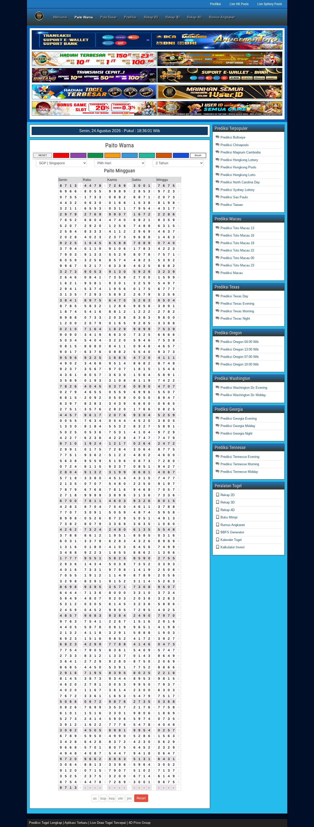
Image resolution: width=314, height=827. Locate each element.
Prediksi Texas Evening (237, 303)
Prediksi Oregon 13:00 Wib (240, 349)
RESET (43, 155)
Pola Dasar (108, 17)
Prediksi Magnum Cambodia (241, 152)
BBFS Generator (232, 532)
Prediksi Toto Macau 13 (237, 228)
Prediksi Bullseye (233, 137)
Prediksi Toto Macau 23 (237, 265)
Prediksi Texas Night (235, 318)
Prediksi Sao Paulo (234, 197)
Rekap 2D (151, 17)
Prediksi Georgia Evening (239, 418)
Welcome (60, 17)
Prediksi (215, 4)
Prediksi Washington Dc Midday (243, 395)
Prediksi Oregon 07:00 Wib (240, 357)
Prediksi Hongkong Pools (238, 167)
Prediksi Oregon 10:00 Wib (240, 364)
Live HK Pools (239, 4)
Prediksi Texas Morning (237, 311)
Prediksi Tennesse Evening (240, 457)
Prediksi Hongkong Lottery (239, 160)
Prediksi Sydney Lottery (238, 190)
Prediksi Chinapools (235, 145)
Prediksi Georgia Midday (238, 426)
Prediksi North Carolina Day (240, 182)
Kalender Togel (231, 540)
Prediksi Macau (232, 273)
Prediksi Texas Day (234, 296)
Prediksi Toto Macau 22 (237, 250)
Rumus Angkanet (222, 17)
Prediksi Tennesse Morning (240, 464)
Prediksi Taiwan (232, 205)
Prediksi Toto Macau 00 (237, 258)
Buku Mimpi (229, 517)
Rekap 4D (194, 17)
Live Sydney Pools (269, 4)
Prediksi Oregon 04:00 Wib (240, 342)
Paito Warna (84, 17)
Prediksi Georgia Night (236, 433)
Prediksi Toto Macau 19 (237, 243)
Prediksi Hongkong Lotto (238, 175)
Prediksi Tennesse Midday (239, 472)
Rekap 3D (173, 17)
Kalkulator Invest (233, 547)
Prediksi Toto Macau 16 (237, 235)
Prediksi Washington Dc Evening (244, 387)
